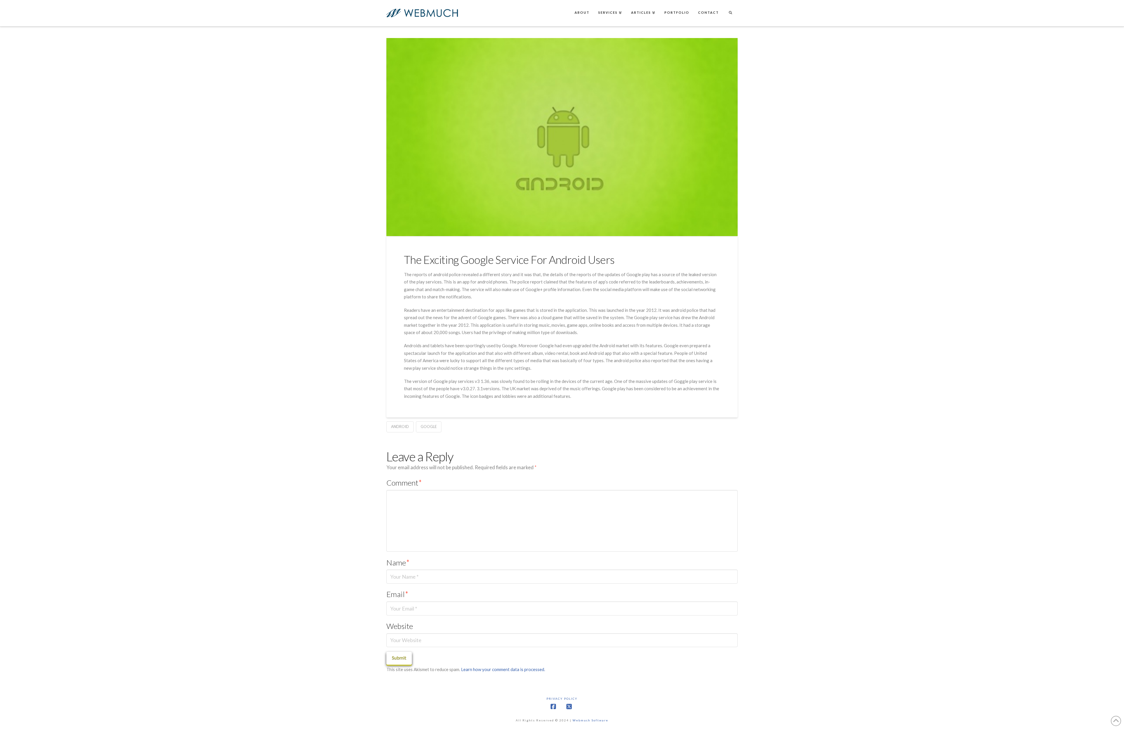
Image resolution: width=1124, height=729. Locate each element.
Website (399, 626)
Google (429, 426)
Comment (404, 482)
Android (400, 426)
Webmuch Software (590, 720)
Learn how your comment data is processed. (503, 669)
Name (397, 562)
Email (397, 594)
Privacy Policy (562, 698)
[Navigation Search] (730, 13)
